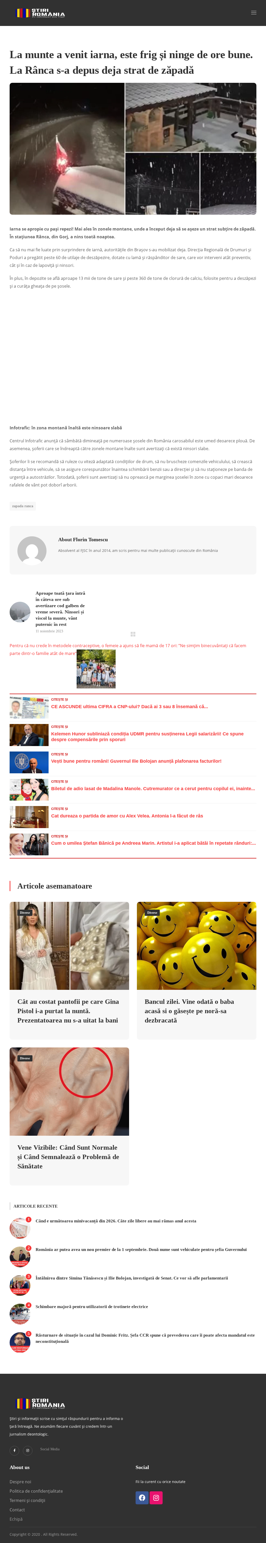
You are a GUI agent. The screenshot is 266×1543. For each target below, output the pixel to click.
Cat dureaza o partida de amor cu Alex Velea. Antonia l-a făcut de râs (127, 815)
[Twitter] (14, 1451)
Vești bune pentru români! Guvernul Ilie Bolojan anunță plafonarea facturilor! (136, 761)
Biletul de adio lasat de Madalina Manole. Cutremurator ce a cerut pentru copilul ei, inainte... (153, 788)
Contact (18, 1510)
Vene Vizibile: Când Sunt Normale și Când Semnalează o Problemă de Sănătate (68, 1157)
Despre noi (20, 1482)
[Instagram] (27, 1451)
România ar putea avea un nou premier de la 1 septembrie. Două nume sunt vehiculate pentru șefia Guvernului (141, 1249)
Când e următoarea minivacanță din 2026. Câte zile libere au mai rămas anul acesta (116, 1221)
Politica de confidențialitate (36, 1491)
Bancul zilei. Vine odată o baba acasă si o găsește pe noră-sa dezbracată (189, 1011)
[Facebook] (142, 1497)
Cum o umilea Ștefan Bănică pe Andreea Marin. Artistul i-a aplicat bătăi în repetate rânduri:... (153, 843)
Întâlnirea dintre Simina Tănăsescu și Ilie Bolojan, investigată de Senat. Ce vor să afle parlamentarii (132, 1278)
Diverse (25, 913)
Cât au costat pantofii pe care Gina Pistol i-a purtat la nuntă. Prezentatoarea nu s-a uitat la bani (68, 1011)
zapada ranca (22, 506)
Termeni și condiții (27, 1500)
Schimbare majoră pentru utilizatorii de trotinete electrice (92, 1306)
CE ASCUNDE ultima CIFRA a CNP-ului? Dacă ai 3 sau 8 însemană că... (129, 706)
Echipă (16, 1519)
